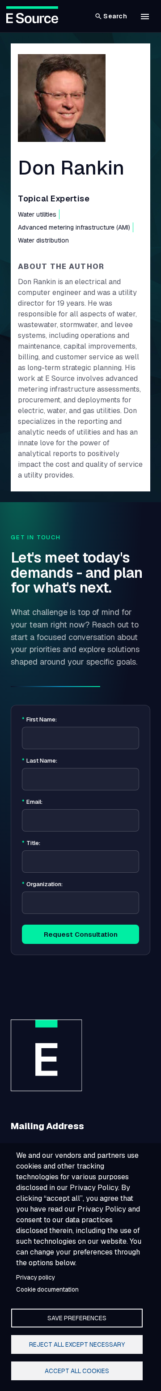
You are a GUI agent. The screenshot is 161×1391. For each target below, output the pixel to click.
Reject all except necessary (77, 1344)
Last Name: (39, 760)
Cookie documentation (47, 1289)
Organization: (42, 884)
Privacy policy (35, 1277)
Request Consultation (81, 934)
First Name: (39, 719)
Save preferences (76, 1318)
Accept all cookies (77, 1371)
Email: (32, 802)
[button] (145, 16)
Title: (31, 843)
